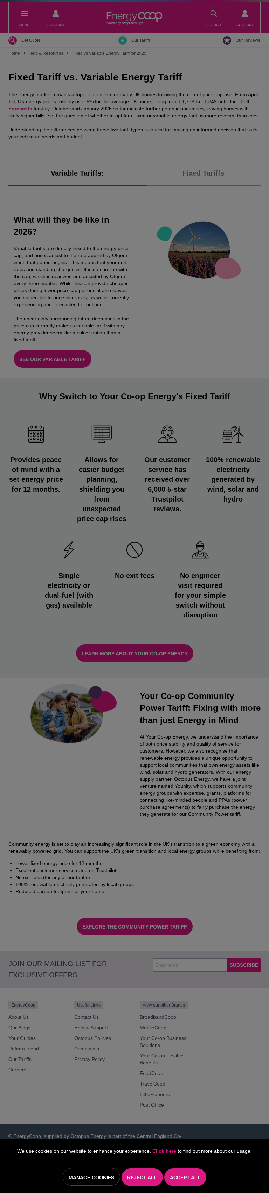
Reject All (142, 1177)
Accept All (185, 1177)
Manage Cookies (91, 1177)
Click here (164, 1151)
